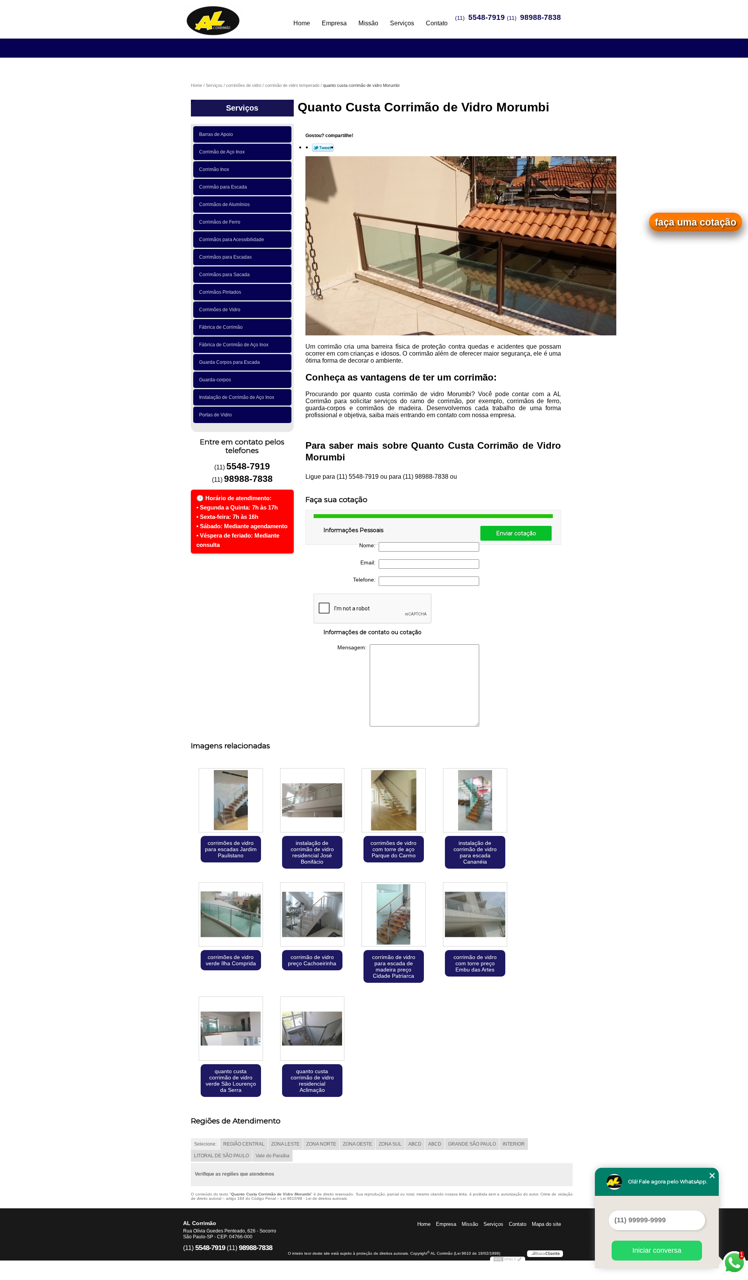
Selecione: (205, 1144)
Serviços (402, 23)
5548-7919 (486, 17)
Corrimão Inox (214, 169)
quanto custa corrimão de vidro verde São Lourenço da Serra (231, 1080)
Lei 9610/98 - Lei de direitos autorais (313, 1198)
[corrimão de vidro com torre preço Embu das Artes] (475, 915)
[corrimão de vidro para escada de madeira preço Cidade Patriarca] (394, 915)
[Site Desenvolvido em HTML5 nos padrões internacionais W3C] (507, 1260)
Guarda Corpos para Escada (229, 362)
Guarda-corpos (215, 380)
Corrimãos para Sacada (224, 274)
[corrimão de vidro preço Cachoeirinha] (312, 915)
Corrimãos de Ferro (219, 222)
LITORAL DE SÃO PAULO (221, 1155)
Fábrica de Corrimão (221, 327)
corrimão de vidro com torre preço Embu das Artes (475, 963)
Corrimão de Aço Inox (222, 152)
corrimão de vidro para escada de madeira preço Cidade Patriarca (393, 966)
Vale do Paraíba (272, 1155)
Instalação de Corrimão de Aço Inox (236, 397)
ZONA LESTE (285, 1144)
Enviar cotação (516, 533)
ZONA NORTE (321, 1144)
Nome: (369, 545)
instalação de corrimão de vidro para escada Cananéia (475, 852)
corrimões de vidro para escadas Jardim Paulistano (231, 849)
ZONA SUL (390, 1144)
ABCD (415, 1144)
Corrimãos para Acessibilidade (231, 239)
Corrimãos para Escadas (225, 257)
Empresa (334, 23)
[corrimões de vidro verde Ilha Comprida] (231, 915)
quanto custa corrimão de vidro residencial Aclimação (312, 1080)
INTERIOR (514, 1144)
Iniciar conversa (656, 1250)
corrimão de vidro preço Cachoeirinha (312, 960)
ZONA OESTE (357, 1144)
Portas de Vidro (215, 415)
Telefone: (366, 580)
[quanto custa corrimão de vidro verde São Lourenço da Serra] (231, 1029)
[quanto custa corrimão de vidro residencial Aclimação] (312, 1029)
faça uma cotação (695, 222)
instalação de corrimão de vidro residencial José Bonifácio (312, 852)
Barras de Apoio (216, 134)
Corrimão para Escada (223, 187)
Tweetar (322, 148)
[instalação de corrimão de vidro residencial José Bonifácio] (312, 801)
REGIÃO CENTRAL (244, 1144)
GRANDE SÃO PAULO (472, 1144)
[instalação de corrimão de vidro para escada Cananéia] (475, 801)
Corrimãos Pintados (220, 292)
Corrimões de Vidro (219, 309)
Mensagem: (353, 647)
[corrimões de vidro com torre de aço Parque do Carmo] (394, 801)
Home (301, 23)
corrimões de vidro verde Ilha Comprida (231, 960)
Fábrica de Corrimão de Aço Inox (233, 344)
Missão (368, 23)
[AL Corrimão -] (228, 15)
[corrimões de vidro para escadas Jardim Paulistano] (231, 801)
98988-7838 (540, 17)
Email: (369, 562)
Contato (437, 23)
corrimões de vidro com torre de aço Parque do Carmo (393, 849)
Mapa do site (546, 1224)
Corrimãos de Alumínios (224, 204)
